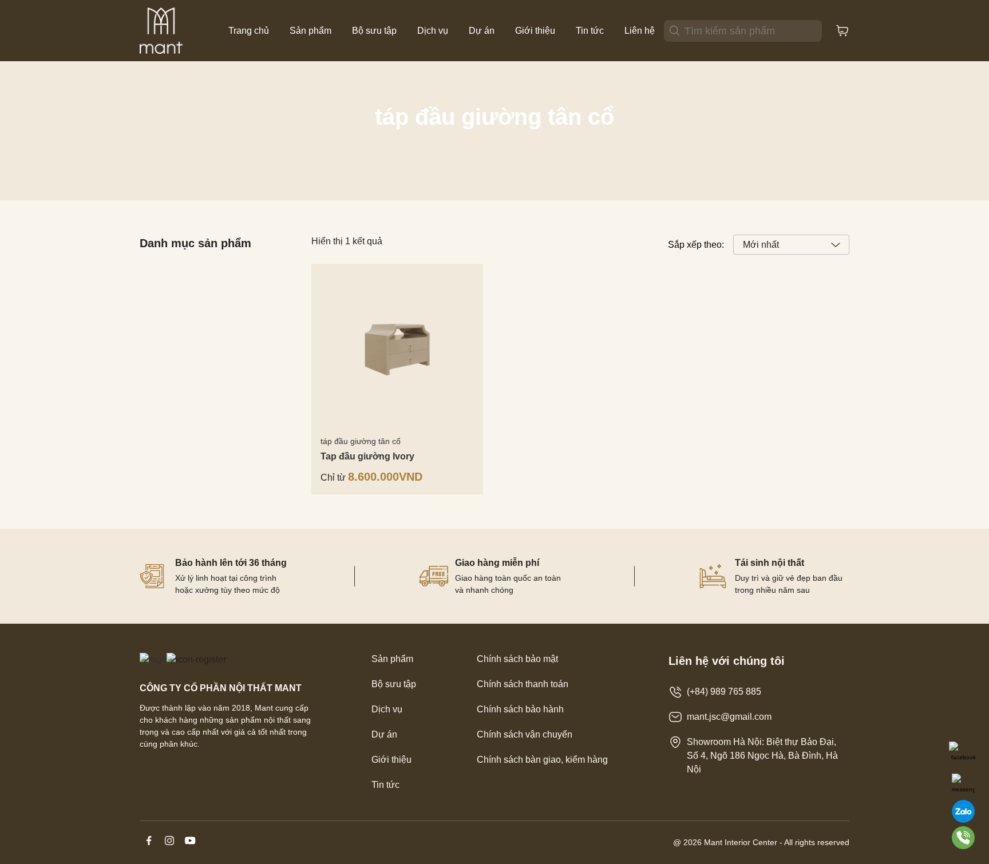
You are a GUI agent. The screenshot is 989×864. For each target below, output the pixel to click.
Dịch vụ (432, 30)
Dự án (481, 30)
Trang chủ (248, 30)
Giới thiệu (535, 30)
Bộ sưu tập (374, 30)
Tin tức (590, 30)
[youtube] (190, 846)
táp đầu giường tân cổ (361, 441)
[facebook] (150, 846)
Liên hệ (639, 30)
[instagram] (170, 846)
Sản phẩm (310, 30)
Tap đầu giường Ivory (367, 456)
